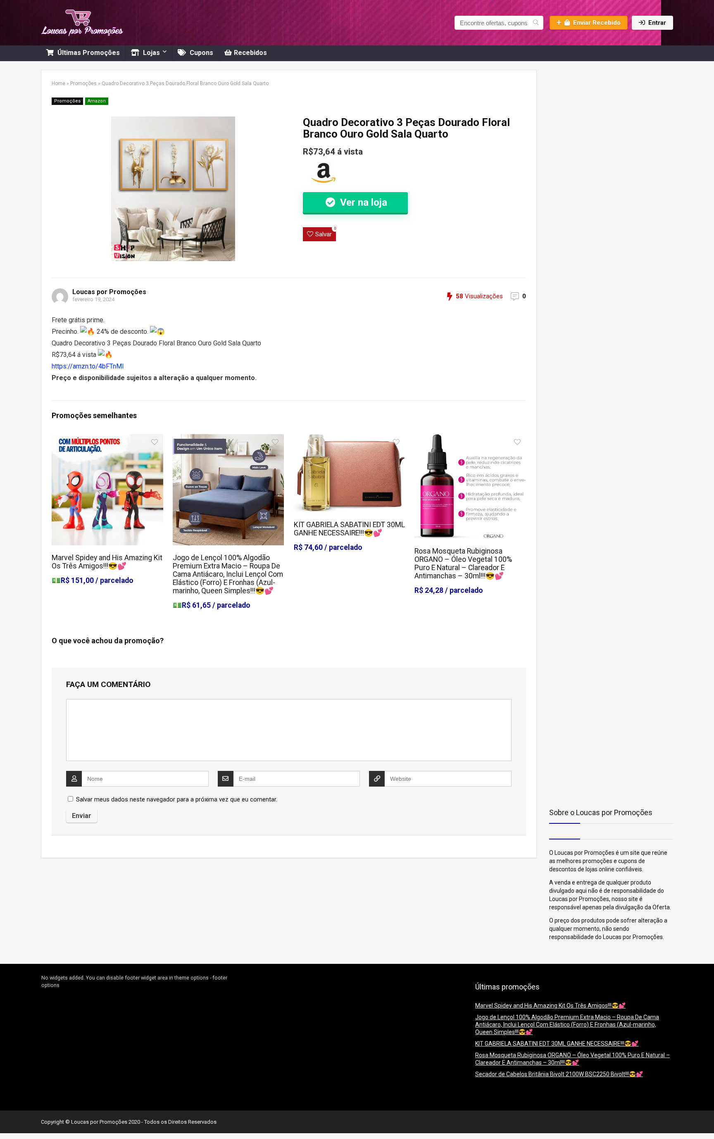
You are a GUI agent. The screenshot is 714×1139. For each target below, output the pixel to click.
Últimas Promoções (88, 53)
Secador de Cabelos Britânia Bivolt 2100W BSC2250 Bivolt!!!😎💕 (559, 1074)
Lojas (150, 53)
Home (58, 83)
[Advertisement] (600, 121)
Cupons (200, 53)
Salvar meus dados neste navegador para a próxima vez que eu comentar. (176, 799)
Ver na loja (362, 202)
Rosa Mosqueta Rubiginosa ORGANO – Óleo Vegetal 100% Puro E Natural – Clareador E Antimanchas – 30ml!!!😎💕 (463, 563)
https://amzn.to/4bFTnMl (88, 366)
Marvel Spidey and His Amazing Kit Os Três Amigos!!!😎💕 (107, 562)
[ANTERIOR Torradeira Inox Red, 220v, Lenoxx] (8, 1118)
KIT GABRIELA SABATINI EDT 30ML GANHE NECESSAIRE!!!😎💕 (349, 529)
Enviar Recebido (597, 22)
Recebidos (250, 53)
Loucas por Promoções (109, 292)
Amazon (97, 101)
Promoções (83, 83)
